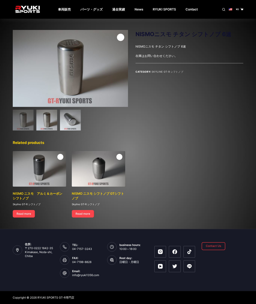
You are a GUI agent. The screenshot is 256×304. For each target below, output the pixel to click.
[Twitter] (175, 266)
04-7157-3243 (82, 249)
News (139, 9)
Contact (192, 9)
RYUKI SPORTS (164, 9)
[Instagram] (160, 252)
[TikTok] (189, 252)
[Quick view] (60, 157)
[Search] (223, 9)
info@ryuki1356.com (85, 275)
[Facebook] (175, 252)
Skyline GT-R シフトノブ (167, 71)
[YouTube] (160, 266)
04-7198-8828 (81, 262)
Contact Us (213, 246)
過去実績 (118, 9)
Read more (23, 213)
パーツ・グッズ (91, 9)
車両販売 (64, 9)
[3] (70, 68)
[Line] (189, 266)
